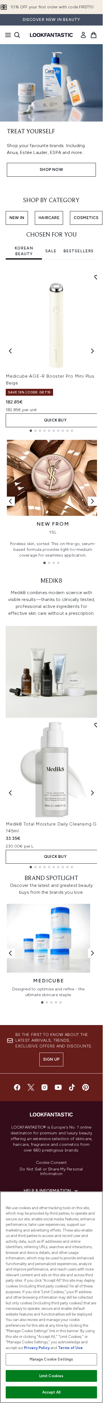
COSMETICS (86, 217)
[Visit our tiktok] (72, 1087)
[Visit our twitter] (31, 1087)
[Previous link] (10, 501)
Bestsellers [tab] (78, 251)
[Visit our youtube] (58, 1087)
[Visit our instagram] (44, 1087)
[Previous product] (10, 792)
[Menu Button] (6, 35)
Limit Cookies (51, 1376)
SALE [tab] (50, 251)
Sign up (51, 1059)
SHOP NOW (51, 169)
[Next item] (92, 351)
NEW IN (16, 217)
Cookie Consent (51, 1162)
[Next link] (92, 501)
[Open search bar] (17, 35)
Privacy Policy (37, 1348)
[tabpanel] (51, 351)
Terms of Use (70, 1348)
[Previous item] (10, 351)
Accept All (51, 1392)
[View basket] (93, 35)
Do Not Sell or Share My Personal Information (51, 1171)
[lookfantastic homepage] (51, 35)
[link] (83, 35)
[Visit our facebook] (17, 1087)
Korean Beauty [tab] (24, 251)
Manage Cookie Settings (51, 1359)
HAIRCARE (49, 217)
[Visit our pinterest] (85, 1087)
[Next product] (92, 792)
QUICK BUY (55, 420)
